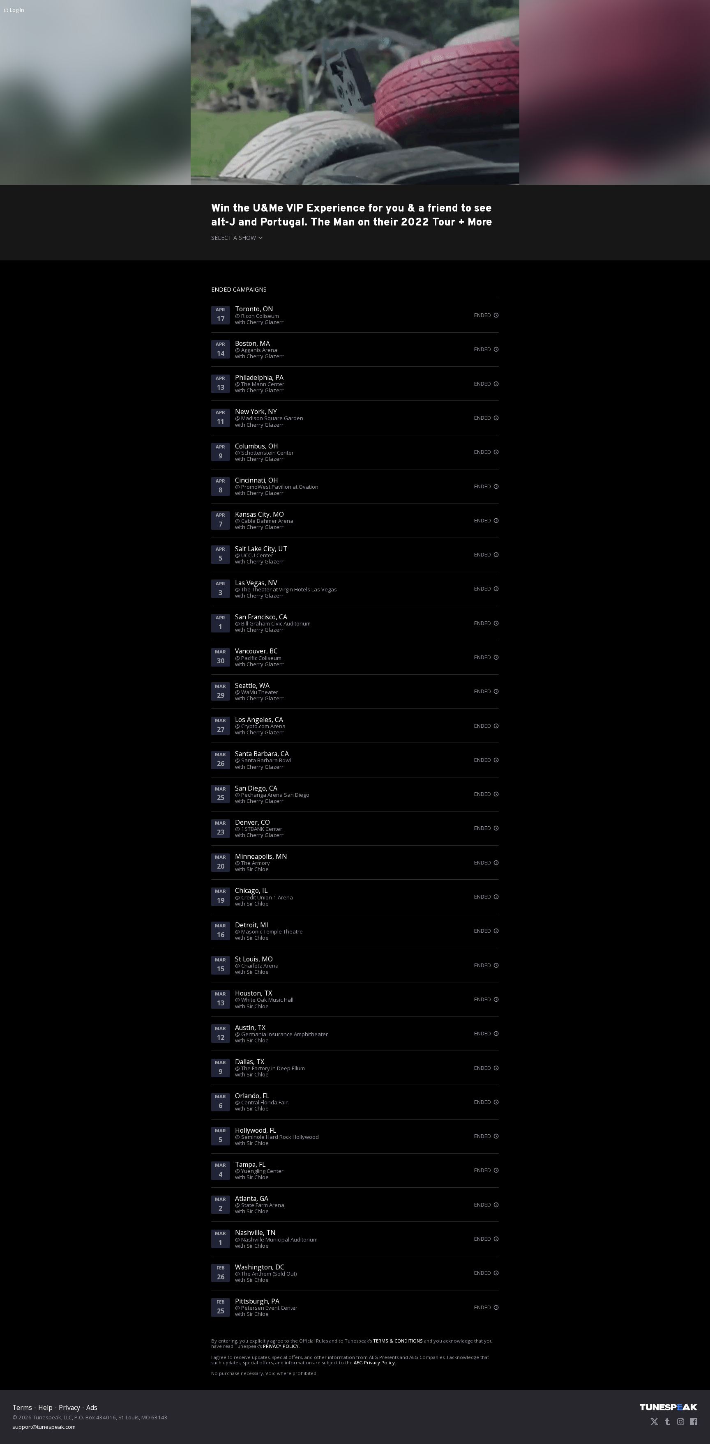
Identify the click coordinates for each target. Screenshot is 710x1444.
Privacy (69, 1407)
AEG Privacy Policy (374, 1362)
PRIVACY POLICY (281, 1346)
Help (45, 1407)
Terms (22, 1407)
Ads (91, 1407)
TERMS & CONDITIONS (398, 1341)
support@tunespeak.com (44, 1426)
